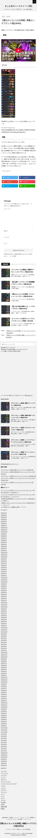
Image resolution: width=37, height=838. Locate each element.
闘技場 (2, 808)
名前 (6, 231)
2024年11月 (4, 554)
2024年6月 (4, 565)
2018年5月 (4, 717)
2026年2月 (4, 523)
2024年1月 (4, 575)
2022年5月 (4, 617)
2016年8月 (4, 761)
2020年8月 (4, 661)
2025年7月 (4, 538)
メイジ (2, 794)
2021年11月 (4, 629)
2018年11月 (4, 705)
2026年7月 (4, 513)
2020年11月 (4, 654)
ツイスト (3, 777)
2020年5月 (4, 667)
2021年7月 (4, 638)
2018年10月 (4, 707)
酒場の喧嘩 (4, 806)
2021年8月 (4, 636)
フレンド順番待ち (30, 817)
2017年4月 (4, 744)
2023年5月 (4, 592)
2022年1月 (4, 625)
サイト (5, 243)
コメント (7, 208)
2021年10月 (4, 632)
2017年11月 (4, 730)
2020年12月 (4, 652)
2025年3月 (4, 546)
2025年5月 (4, 542)
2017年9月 (4, 734)
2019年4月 (4, 694)
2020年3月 (4, 671)
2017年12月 (4, 727)
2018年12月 (4, 702)
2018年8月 (4, 711)
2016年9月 (4, 759)
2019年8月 (4, 686)
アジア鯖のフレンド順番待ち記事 (10, 507)
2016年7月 (4, 763)
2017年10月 (4, 732)
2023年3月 (4, 596)
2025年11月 (4, 529)
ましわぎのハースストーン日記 (18, 6)
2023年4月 (4, 594)
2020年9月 (4, 659)
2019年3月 (4, 696)
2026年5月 (4, 517)
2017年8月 (4, 736)
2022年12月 (4, 602)
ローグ (8, 170)
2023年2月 (4, 598)
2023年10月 (4, 581)
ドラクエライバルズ (11, 819)
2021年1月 (4, 650)
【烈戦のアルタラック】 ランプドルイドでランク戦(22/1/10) (17, 503)
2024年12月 (4, 552)
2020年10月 (4, 657)
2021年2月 (4, 648)
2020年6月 (4, 665)
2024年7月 (4, 563)
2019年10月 (4, 682)
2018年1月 (4, 725)
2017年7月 (4, 738)
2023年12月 (4, 577)
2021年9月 (4, 634)
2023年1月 (4, 600)
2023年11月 (4, 579)
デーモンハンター (5, 781)
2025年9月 (4, 534)
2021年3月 (4, 646)
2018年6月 (4, 715)
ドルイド (3, 785)
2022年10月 (4, 606)
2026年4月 (4, 519)
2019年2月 (4, 698)
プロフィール (27, 819)
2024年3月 (4, 571)
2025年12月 (4, 527)
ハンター (3, 788)
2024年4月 (4, 569)
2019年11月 (4, 679)
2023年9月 (4, 584)
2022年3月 (4, 621)
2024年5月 (4, 567)
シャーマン (4, 775)
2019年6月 (4, 690)
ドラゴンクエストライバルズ (9, 783)
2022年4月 (4, 619)
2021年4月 (4, 644)
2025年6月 (4, 540)
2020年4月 (4, 669)
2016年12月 (4, 752)
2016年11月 (4, 755)
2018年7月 (4, 713)
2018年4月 (4, 719)
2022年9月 (4, 609)
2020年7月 (4, 663)
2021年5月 (4, 642)
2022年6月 (4, 615)
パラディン (4, 790)
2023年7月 (4, 588)
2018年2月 (4, 723)
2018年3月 (4, 721)
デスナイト (4, 779)
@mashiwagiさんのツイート (9, 464)
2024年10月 (4, 556)
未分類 (2, 804)
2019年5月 (4, 692)
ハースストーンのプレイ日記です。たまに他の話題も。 (18, 829)
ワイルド (3, 800)
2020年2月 (4, 673)
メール (6, 237)
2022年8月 (4, 611)
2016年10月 (4, 757)
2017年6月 (4, 740)
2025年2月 (4, 548)
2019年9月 (4, 684)
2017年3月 (4, 746)
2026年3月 (4, 521)
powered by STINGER (21, 835)
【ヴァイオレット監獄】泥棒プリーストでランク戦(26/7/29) (17, 470)
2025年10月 (4, 531)
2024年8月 (4, 561)
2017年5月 (4, 742)
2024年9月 (4, 559)
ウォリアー (4, 771)
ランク (4, 170)
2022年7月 (4, 613)
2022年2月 (4, 623)
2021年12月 (4, 627)
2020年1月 (4, 675)
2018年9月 (4, 709)
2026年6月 (4, 515)
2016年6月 (4, 765)
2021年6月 (4, 640)
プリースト (4, 792)
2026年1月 (4, 525)
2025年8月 (4, 536)
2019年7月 (4, 688)
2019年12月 (4, 677)
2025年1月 (4, 550)
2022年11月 (4, 604)
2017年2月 (4, 748)
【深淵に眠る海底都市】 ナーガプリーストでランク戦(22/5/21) (18, 498)
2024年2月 (4, 573)
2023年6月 (4, 590)
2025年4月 (4, 544)
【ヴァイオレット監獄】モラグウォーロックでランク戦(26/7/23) (18, 476)
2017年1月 (4, 750)
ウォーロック (4, 773)
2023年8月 (4, 586)
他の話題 (3, 802)
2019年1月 (4, 700)
